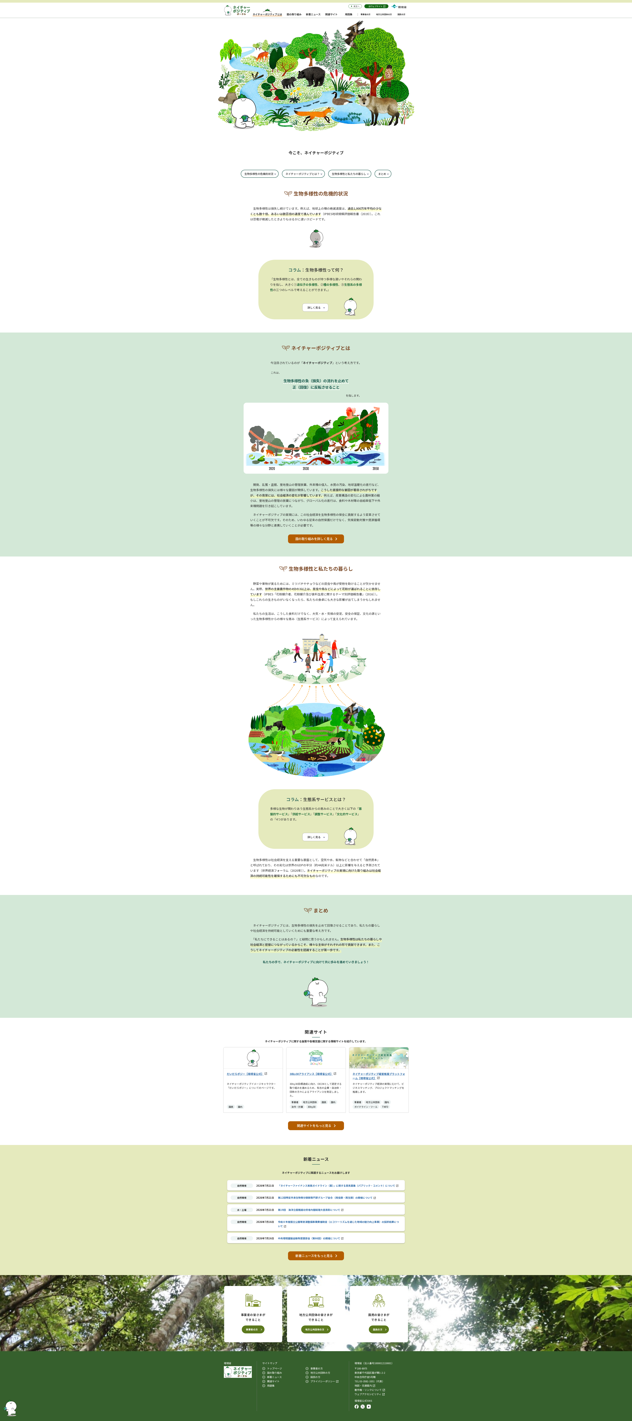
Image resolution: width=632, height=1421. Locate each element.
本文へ (356, 6)
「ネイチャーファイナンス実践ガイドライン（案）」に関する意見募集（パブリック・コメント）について (336, 1185)
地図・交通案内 (363, 1385)
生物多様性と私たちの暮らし (349, 174)
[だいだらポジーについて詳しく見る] (10, 1407)
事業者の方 (252, 1329)
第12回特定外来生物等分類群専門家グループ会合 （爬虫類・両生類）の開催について (325, 1197)
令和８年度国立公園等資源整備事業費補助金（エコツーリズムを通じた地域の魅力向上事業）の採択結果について (338, 1224)
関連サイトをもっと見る (314, 1125)
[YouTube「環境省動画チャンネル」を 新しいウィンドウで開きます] (369, 1407)
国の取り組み (274, 1372)
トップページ (274, 1368)
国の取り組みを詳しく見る (314, 538)
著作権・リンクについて (368, 1390)
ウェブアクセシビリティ (368, 1394)
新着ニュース (274, 1377)
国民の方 (377, 1329)
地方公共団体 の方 (320, 1372)
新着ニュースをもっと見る (314, 1255)
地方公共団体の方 (314, 1329)
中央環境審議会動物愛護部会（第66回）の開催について (309, 1238)
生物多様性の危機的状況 (258, 174)
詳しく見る (314, 307)
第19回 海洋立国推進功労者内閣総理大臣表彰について (309, 1210)
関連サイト (273, 1381)
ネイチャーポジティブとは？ (303, 174)
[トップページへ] (237, 10)
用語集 (271, 1385)
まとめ (382, 174)
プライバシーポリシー (322, 1381)
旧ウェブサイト (375, 6)
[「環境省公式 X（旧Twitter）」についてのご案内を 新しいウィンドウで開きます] (363, 1407)
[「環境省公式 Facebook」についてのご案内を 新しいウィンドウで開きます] (357, 1407)
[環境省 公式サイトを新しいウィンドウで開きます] (399, 6)
